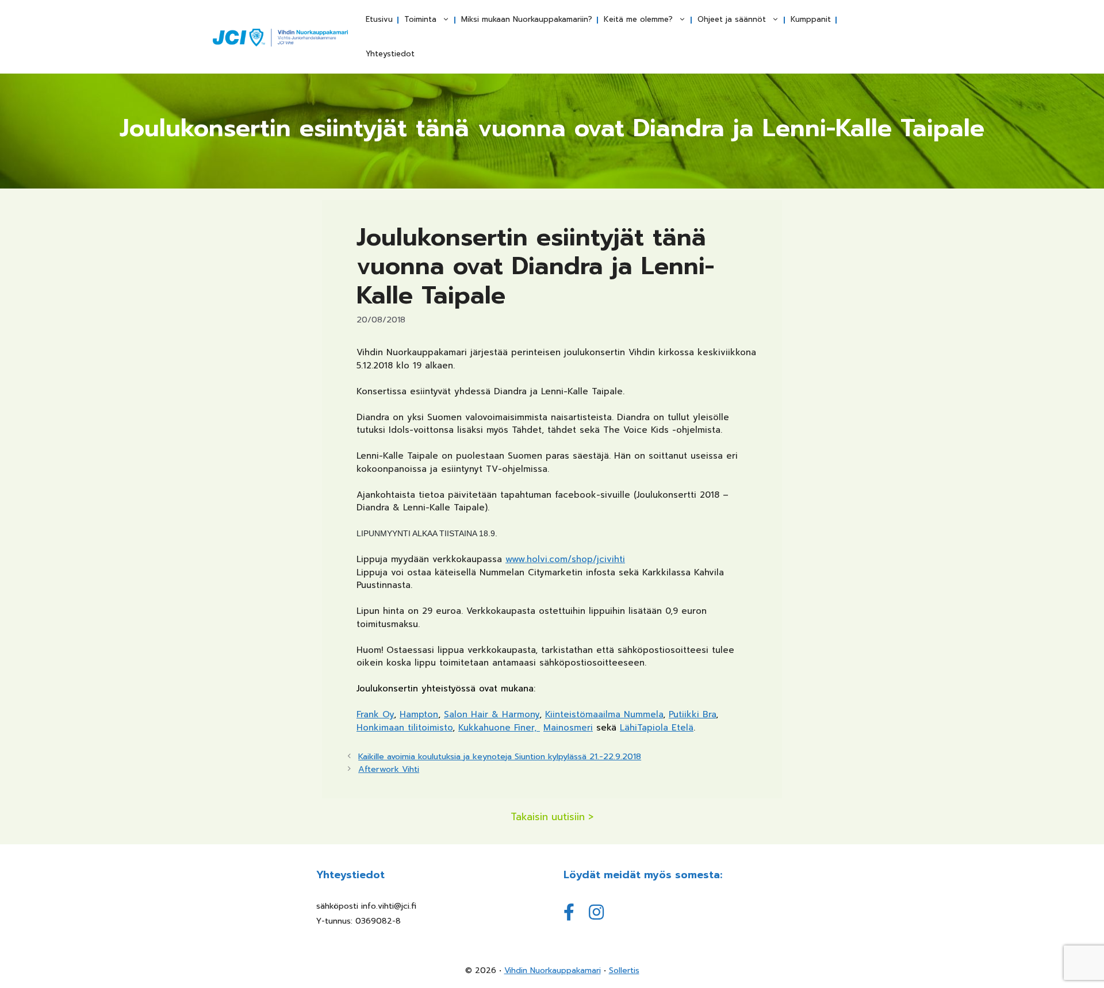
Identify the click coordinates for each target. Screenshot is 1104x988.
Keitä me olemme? (638, 19)
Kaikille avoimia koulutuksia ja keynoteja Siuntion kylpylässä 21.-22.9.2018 (499, 756)
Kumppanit (811, 19)
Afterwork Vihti (388, 769)
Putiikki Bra (692, 714)
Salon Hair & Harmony (491, 714)
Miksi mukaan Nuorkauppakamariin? (526, 19)
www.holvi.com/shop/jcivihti (565, 559)
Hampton (419, 714)
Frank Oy (375, 714)
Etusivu (379, 19)
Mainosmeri (568, 727)
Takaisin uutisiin (548, 817)
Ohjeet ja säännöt (731, 19)
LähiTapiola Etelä (656, 727)
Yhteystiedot (390, 53)
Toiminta (420, 19)
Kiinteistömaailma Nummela (604, 714)
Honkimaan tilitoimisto (404, 727)
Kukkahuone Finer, (499, 727)
